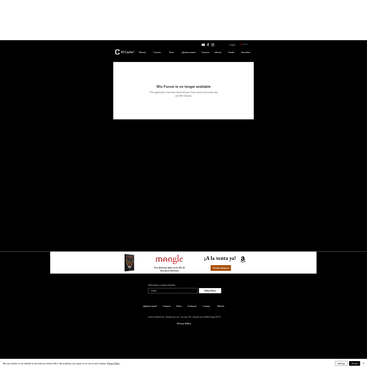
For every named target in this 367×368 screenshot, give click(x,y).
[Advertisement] (86, 20)
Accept (355, 363)
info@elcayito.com (172, 316)
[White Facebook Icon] (208, 45)
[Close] (363, 363)
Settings (341, 363)
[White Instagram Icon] (213, 45)
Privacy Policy (113, 363)
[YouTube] (203, 45)
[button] (244, 44)
